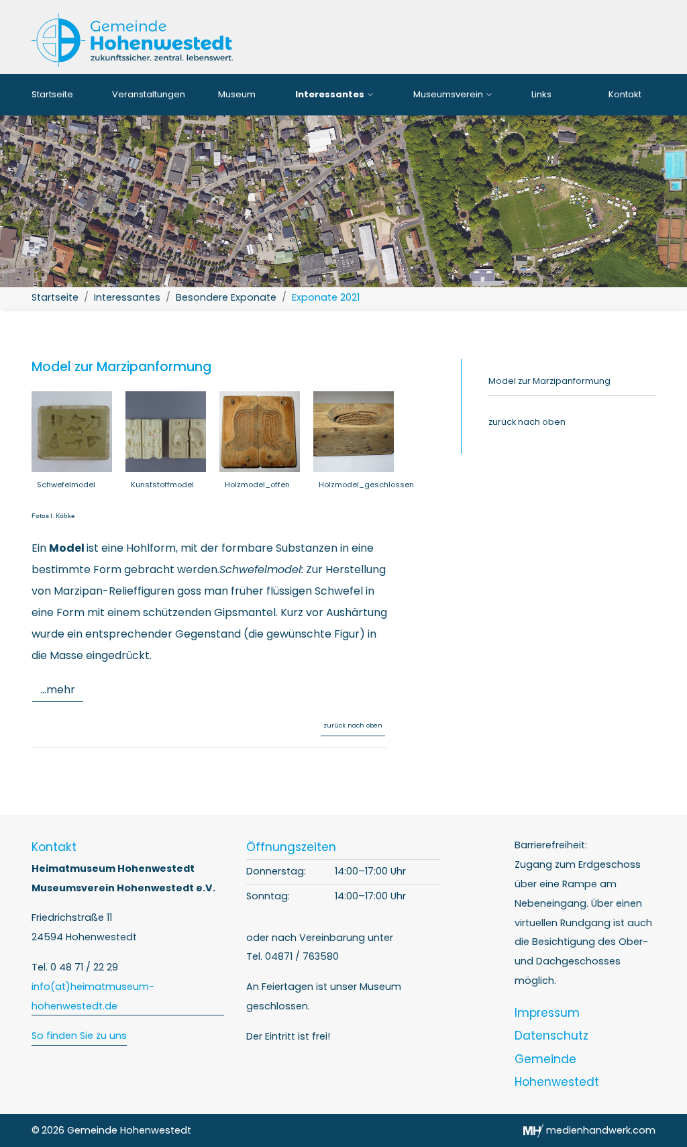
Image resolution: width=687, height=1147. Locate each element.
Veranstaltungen (148, 94)
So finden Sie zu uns (79, 1035)
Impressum (547, 1013)
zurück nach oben (352, 725)
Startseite (52, 94)
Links (541, 94)
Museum (237, 94)
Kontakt (625, 94)
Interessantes (330, 94)
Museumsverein (449, 94)
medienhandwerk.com (599, 1130)
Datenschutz (551, 1036)
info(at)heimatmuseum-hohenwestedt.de (93, 996)
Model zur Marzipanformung (549, 381)
